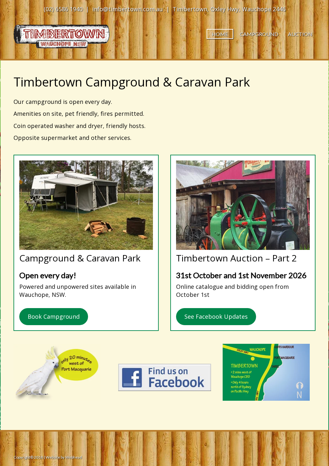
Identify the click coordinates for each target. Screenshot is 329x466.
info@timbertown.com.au (127, 9)
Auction (300, 34)
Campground (259, 34)
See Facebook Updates (216, 316)
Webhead (73, 457)
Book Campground (54, 316)
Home (220, 34)
